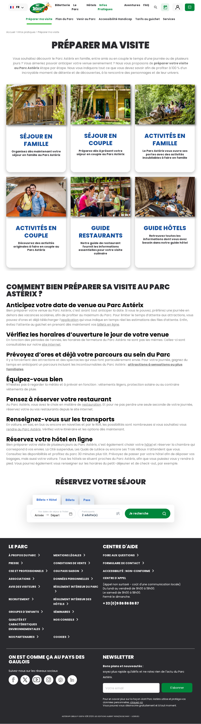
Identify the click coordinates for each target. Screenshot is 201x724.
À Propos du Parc (22, 555)
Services (169, 19)
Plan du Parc (64, 19)
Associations (19, 579)
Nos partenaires (22, 637)
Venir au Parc (86, 19)
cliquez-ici (136, 702)
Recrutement (19, 599)
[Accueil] (41, 7)
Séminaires (61, 612)
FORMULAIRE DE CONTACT (121, 563)
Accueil (10, 32)
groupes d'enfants (24, 612)
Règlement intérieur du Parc (75, 587)
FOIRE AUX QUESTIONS (119, 555)
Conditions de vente (69, 563)
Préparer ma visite (39, 19)
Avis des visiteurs (22, 587)
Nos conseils (63, 620)
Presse (14, 563)
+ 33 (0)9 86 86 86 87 (121, 603)
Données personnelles (71, 579)
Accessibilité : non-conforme (127, 571)
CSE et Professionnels (26, 571)
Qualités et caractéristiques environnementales (25, 624)
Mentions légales (67, 555)
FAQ (146, 5)
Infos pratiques (26, 32)
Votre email (114, 688)
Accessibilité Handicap (115, 19)
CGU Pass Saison (66, 571)
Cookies (59, 637)
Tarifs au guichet (147, 19)
